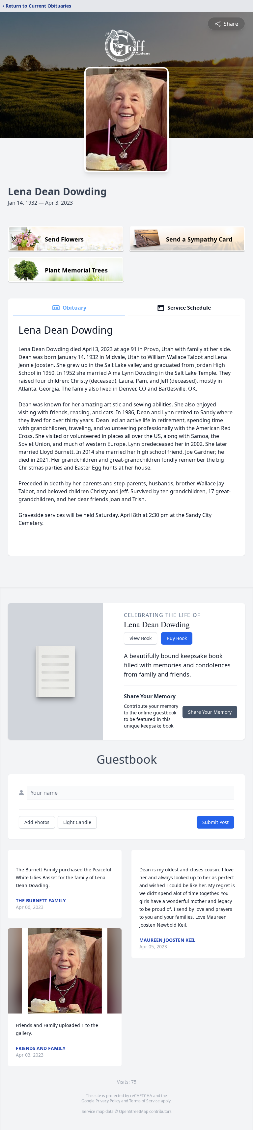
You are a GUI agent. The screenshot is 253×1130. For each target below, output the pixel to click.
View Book (140, 638)
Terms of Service (144, 1101)
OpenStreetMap (133, 1111)
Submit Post (215, 822)
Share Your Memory (210, 712)
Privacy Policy (108, 1101)
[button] (64, 971)
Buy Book (177, 638)
